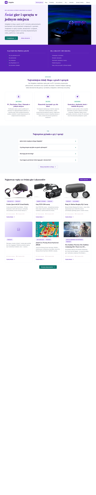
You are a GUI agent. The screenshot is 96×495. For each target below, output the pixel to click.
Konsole (71, 2)
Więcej (88, 2)
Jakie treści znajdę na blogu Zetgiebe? (31, 141)
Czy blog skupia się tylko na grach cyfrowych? (33, 147)
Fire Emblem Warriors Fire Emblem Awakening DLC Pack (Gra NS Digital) (77, 247)
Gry (66, 2)
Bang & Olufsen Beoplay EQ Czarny (76, 204)
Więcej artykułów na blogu (47, 167)
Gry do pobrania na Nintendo (74, 239)
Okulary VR (10, 201)
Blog (46, 2)
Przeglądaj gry (10, 38)
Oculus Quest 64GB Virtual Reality (17, 204)
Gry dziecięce (40, 239)
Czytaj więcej (9, 217)
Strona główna (39, 2)
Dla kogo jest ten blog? (27, 153)
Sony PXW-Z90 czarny (43, 204)
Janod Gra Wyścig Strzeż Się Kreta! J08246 (47, 244)
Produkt (17, 201)
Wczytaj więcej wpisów (47, 267)
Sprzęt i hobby (79, 2)
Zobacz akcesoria (25, 38)
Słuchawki (76, 201)
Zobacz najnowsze (84, 179)
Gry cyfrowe (59, 2)
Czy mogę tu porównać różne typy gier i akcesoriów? (35, 160)
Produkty (51, 2)
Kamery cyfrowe (41, 201)
